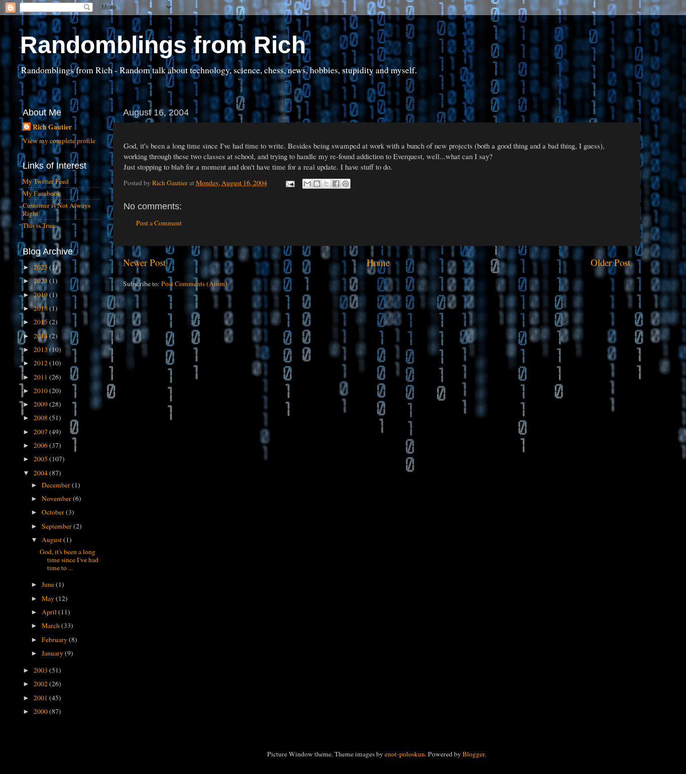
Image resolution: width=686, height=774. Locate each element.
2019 (41, 294)
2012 (41, 362)
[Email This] (307, 184)
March (51, 625)
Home (378, 262)
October (54, 512)
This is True (39, 225)
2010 (41, 390)
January (53, 653)
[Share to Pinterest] (345, 184)
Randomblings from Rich (163, 45)
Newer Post (144, 262)
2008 (41, 417)
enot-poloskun (405, 753)
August (52, 539)
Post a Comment (159, 222)
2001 (41, 697)
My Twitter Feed (46, 181)
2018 (41, 308)
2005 (41, 458)
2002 (41, 683)
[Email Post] (289, 182)
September (57, 526)
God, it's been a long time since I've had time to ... (69, 559)
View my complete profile (59, 140)
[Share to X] (326, 184)
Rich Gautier (52, 127)
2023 (41, 280)
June (49, 584)
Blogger (474, 753)
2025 (41, 267)
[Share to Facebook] (336, 184)
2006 (41, 445)
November (57, 498)
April (50, 611)
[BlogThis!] (317, 184)
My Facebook (42, 193)
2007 (41, 431)
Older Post (610, 262)
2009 (41, 404)
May (49, 598)
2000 (41, 711)
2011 (41, 376)
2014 (41, 335)
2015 (41, 321)
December (57, 484)
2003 (41, 670)
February (55, 639)
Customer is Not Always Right (56, 209)
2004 (41, 472)
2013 (41, 349)
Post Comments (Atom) (194, 283)
